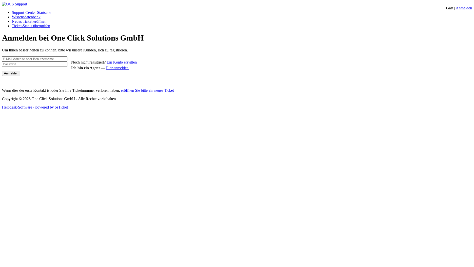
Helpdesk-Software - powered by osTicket (35, 107)
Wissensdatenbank (26, 17)
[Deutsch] (446, 16)
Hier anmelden (117, 68)
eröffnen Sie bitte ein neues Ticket (147, 90)
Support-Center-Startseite (31, 12)
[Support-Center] (14, 4)
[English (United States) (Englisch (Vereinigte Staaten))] (448, 16)
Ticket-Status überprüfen (31, 26)
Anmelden (464, 8)
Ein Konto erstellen (122, 62)
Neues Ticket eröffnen (29, 21)
